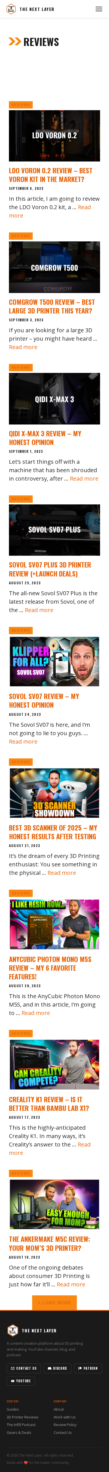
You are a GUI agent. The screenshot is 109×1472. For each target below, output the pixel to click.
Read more (23, 347)
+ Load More (54, 1302)
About (59, 1409)
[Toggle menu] (98, 9)
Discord (60, 1368)
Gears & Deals (19, 1432)
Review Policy (65, 1424)
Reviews (21, 105)
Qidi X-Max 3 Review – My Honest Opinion (45, 437)
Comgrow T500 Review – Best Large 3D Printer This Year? (52, 306)
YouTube (23, 1381)
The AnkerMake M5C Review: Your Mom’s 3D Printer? (49, 1243)
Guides (13, 1409)
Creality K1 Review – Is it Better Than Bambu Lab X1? (49, 1103)
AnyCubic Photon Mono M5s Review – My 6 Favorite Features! (50, 967)
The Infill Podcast (21, 1424)
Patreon (91, 1368)
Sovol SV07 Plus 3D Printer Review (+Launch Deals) (50, 568)
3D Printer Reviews (23, 1417)
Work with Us (65, 1417)
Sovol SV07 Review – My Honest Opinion (44, 700)
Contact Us (26, 1368)
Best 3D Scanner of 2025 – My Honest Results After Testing (53, 831)
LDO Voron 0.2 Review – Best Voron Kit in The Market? (51, 174)
